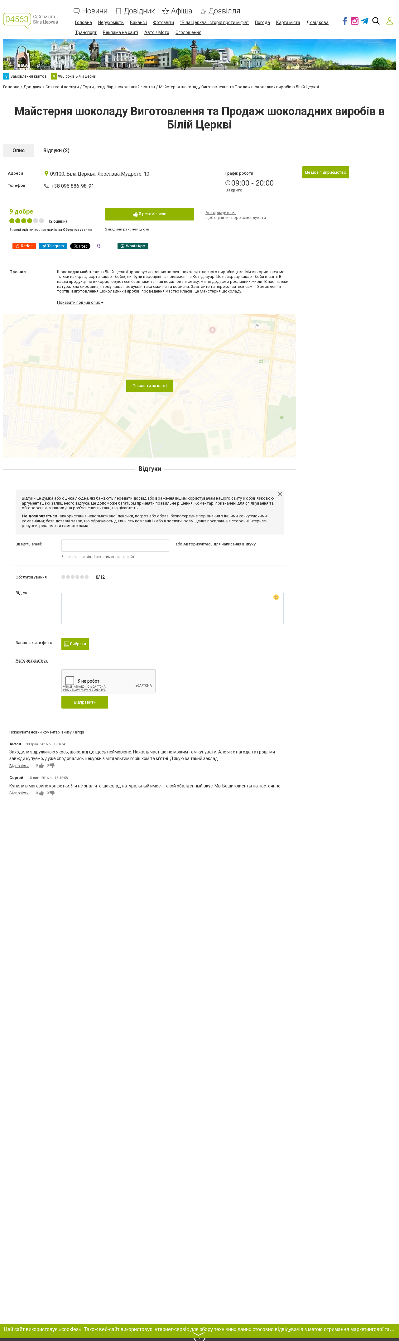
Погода (262, 22)
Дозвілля (224, 11)
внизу (66, 732)
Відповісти (19, 766)
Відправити (85, 702)
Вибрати (77, 643)
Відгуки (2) (56, 150)
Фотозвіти (163, 22)
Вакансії (138, 22)
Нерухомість (111, 22)
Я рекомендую (152, 213)
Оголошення (188, 32)
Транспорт (86, 32)
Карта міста (288, 22)
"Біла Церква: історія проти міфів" (214, 22)
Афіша (181, 11)
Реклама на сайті (120, 32)
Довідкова (317, 22)
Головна (83, 22)
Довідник (139, 11)
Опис (18, 150)
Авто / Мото (156, 32)
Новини (95, 11)
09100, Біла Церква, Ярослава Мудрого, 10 (99, 174)
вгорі (79, 732)
